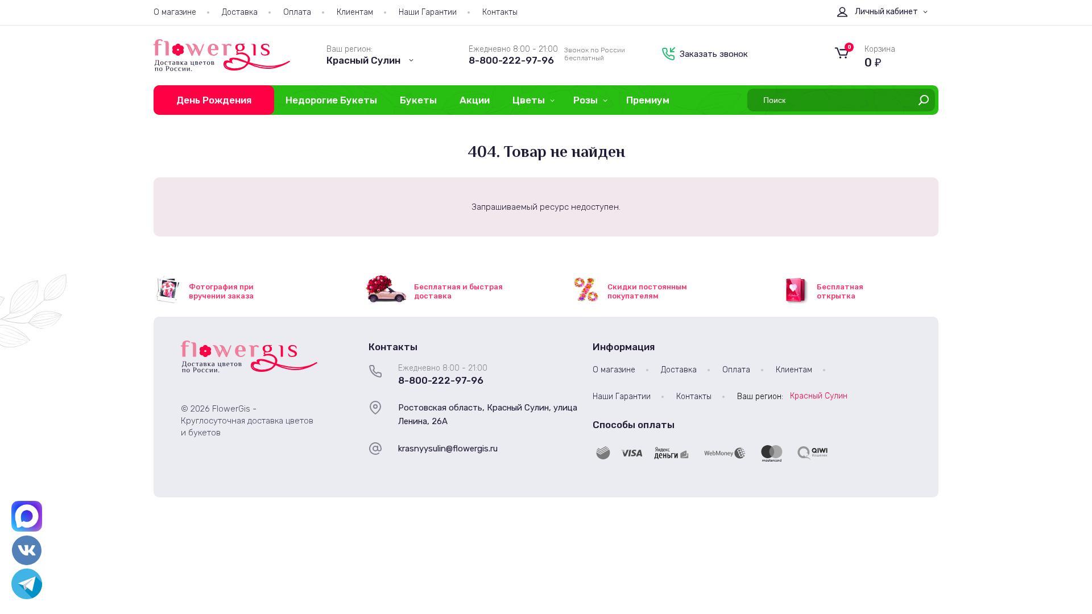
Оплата (297, 12)
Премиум (647, 100)
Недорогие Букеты (331, 100)
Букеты (418, 100)
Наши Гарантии (428, 12)
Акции (475, 100)
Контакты (500, 12)
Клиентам (355, 12)
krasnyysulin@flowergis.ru (448, 448)
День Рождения (213, 100)
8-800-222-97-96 (511, 60)
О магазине (175, 12)
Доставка (240, 12)
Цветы (528, 100)
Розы (585, 100)
